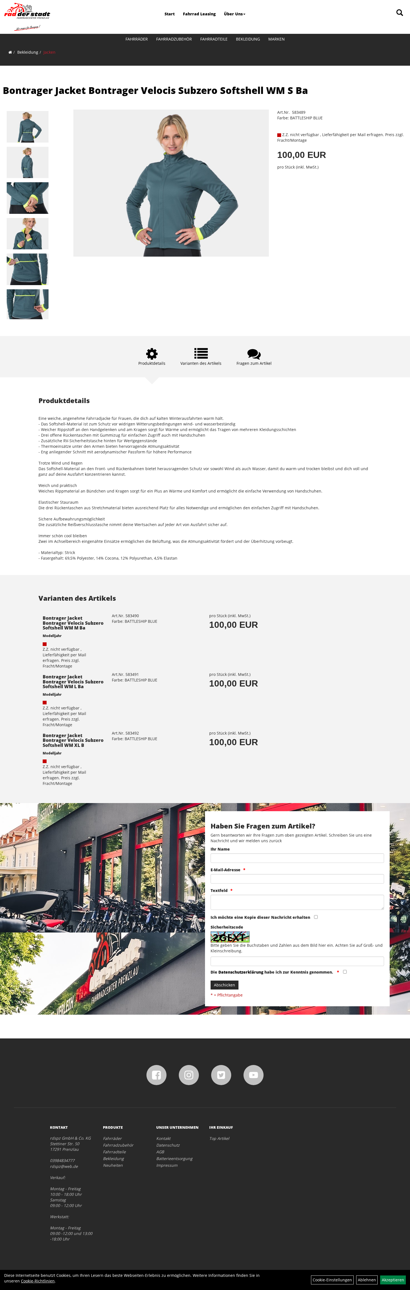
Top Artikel (219, 1138)
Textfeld (219, 890)
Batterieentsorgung (174, 1158)
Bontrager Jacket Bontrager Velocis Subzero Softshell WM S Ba (155, 90)
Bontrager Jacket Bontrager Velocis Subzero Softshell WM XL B (73, 740)
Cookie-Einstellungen (332, 1279)
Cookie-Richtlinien (38, 1281)
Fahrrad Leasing (199, 13)
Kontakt (163, 1138)
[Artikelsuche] (399, 13)
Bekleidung (248, 39)
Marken (276, 39)
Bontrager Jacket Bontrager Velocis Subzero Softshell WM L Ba (73, 682)
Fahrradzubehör (174, 39)
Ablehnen (367, 1279)
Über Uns (233, 13)
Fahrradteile (214, 39)
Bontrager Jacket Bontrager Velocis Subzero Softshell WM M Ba (73, 623)
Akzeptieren (393, 1279)
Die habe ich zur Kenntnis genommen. (272, 972)
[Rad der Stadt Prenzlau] (27, 17)
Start (170, 13)
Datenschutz (168, 1145)
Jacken (50, 52)
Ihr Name (220, 849)
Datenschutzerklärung (240, 972)
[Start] (10, 52)
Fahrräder (137, 39)
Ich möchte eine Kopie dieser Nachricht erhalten (260, 917)
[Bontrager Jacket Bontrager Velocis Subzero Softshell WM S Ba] (28, 127)
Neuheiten (113, 1165)
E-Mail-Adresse (225, 869)
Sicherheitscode (227, 927)
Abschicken (224, 985)
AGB (160, 1151)
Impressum (166, 1165)
